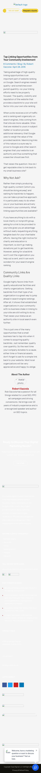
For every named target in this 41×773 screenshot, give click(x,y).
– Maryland (6, 556)
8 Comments (9, 63)
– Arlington (6, 552)
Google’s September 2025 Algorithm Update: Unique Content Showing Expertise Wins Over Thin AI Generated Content (21, 618)
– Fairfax (5, 546)
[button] (20, 16)
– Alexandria (6, 542)
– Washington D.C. (9, 549)
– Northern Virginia (9, 539)
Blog (20, 63)
